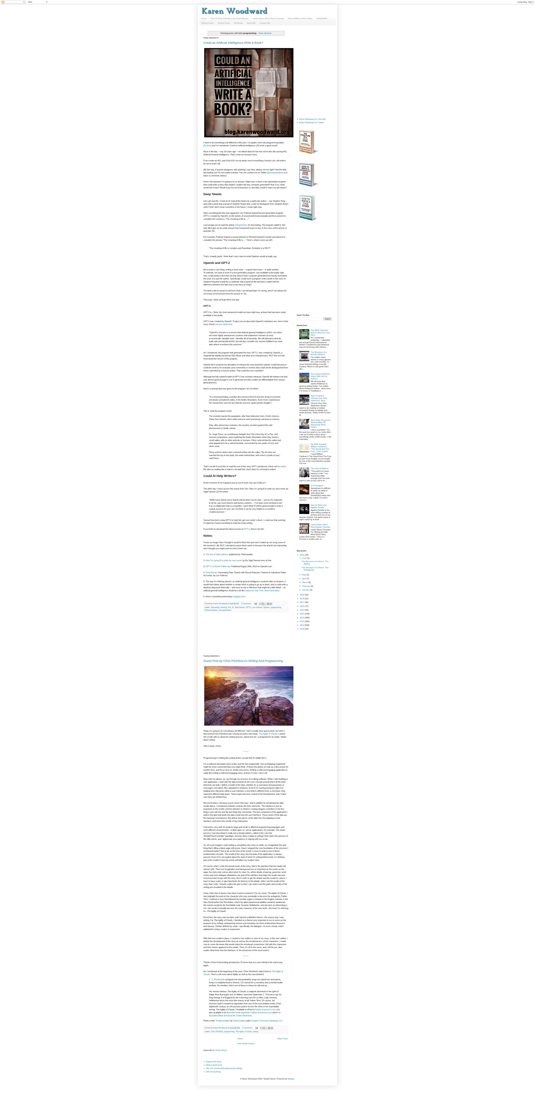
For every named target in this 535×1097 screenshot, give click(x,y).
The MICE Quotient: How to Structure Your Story (320, 332)
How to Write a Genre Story (300, 18)
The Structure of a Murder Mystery (319, 353)
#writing (224, 607)
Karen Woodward (220, 604)
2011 (302, 625)
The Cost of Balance (320, 468)
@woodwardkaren (276, 172)
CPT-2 (247, 529)
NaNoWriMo (321, 18)
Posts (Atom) (221, 1050)
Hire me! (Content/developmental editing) (224, 1068)
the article (281, 466)
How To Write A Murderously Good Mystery (229, 18)
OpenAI (266, 607)
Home (203, 18)
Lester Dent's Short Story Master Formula (320, 525)
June (304, 558)
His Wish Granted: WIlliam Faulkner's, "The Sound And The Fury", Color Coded (320, 447)
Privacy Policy (224, 23)
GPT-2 (248, 607)
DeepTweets (241, 225)
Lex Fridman (257, 607)
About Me (251, 23)
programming (276, 607)
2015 (302, 610)
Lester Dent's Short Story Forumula (268, 18)
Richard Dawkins (211, 610)
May (304, 575)
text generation (225, 610)
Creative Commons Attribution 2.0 (266, 1020)
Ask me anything (213, 1072)
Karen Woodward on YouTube (312, 119)
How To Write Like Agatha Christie (319, 506)
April (304, 578)
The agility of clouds (244, 1032)
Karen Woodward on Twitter (311, 122)
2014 (302, 614)
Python (207, 145)
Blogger (291, 1079)
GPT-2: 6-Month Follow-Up (218, 566)
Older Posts (282, 1038)
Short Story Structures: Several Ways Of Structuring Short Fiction (321, 423)
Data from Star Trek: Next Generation (262, 590)
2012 (302, 621)
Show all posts (265, 33)
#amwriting (215, 607)
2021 (302, 555)
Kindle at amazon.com (265, 1009)
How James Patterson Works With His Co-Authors (320, 376)
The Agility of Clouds (268, 734)
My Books (238, 23)
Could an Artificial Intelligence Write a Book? (233, 42)
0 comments (246, 604)
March (305, 582)
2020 (302, 595)
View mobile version (246, 1043)
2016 (302, 606)
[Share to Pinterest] (271, 603)
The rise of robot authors (217, 554)
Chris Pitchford (217, 1032)
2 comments (247, 1028)
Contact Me (265, 23)
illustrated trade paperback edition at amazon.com (249, 1012)
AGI (229, 607)
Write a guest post (214, 1065)
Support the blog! (213, 1061)
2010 (302, 629)
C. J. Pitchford (215, 979)
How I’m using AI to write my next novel (223, 560)
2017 (302, 602)
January (306, 590)
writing (255, 1032)
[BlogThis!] (263, 603)
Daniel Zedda (239, 1020)
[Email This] (260, 603)
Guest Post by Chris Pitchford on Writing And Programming (243, 661)
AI (233, 607)
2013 (302, 617)
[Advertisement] (246, 633)
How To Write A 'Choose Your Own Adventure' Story (319, 398)
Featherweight (222, 1020)
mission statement (223, 324)
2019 (302, 598)
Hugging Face (239, 596)
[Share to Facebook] (268, 603)
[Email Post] (255, 604)
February (306, 586)
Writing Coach (207, 23)
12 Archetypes (317, 485)
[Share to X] (265, 603)
